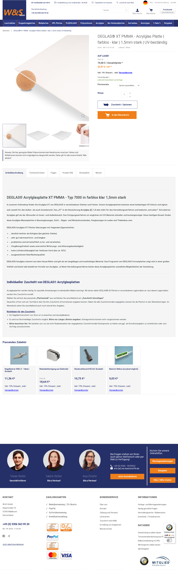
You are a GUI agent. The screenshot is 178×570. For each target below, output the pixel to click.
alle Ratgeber (143, 549)
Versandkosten (125, 73)
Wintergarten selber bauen (149, 545)
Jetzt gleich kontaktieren (13, 544)
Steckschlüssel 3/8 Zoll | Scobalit (88, 369)
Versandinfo (84, 173)
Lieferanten (105, 517)
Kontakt (173, 3)
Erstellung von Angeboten (110, 525)
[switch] (169, 540)
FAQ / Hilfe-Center (163, 480)
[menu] (89, 23)
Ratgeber (162, 470)
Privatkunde (167, 10)
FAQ (151, 3)
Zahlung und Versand (109, 513)
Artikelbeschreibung (14, 173)
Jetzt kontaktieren (127, 476)
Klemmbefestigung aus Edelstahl (53, 369)
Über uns (103, 504)
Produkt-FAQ (68, 173)
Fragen (53, 173)
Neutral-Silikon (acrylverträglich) (123, 369)
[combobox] (115, 10)
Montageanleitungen (162, 461)
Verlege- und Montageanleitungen (152, 504)
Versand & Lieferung (162, 3)
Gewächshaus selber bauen (149, 533)
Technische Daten (37, 173)
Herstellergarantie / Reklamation (151, 513)
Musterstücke (106, 529)
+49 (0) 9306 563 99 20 (39, 13)
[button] (137, 11)
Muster (99, 173)
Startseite (6, 31)
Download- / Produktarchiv (149, 517)
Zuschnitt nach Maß (108, 521)
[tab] (14, 172)
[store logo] (14, 12)
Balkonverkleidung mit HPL (149, 541)
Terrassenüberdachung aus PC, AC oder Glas (156, 537)
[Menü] (173, 524)
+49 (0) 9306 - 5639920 (124, 466)
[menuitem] (10, 23)
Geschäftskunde (167, 12)
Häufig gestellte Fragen (147, 509)
